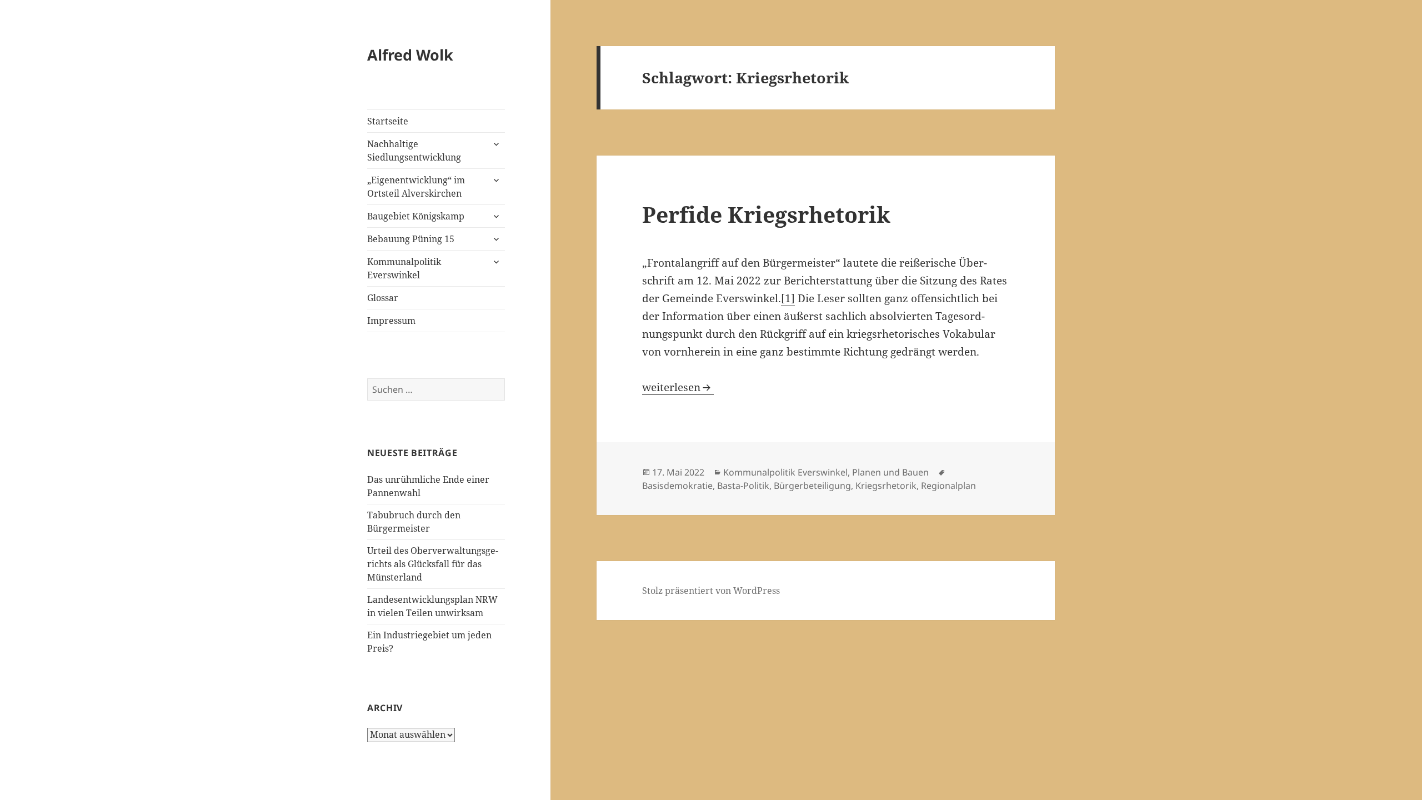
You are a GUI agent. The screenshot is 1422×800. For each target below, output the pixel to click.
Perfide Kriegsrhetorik (766, 214)
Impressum (391, 320)
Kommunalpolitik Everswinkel (404, 268)
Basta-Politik (743, 485)
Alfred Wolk (410, 54)
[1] (788, 298)
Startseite (387, 121)
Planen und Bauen (890, 472)
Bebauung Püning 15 (410, 239)
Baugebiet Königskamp (415, 216)
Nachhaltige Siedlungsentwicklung (414, 150)
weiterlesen (678, 387)
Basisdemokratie (677, 485)
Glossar (382, 298)
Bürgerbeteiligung (812, 485)
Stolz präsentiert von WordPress (711, 590)
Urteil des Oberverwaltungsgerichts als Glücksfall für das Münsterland (432, 563)
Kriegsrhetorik (886, 485)
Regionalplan (948, 485)
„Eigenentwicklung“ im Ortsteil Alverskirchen (416, 186)
